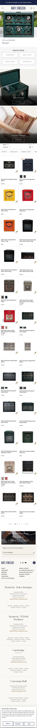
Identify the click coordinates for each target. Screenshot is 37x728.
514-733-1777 (20, 597)
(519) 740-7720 (20, 660)
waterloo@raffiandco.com (18, 691)
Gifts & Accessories (7, 578)
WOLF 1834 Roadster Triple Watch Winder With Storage (26, 270)
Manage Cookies (24, 574)
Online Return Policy (26, 572)
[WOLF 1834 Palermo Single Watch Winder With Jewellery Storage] (2, 478)
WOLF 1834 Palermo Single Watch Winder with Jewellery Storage (8, 332)
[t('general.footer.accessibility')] (34, 562)
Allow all (8, 723)
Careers (22, 576)
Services (4, 574)
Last (26, 524)
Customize (17, 723)
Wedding (4, 572)
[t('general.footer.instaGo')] (23, 562)
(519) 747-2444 (20, 689)
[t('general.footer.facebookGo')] (20, 562)
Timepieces (4, 576)
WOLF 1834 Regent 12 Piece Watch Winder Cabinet (26, 482)
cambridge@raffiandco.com (18, 662)
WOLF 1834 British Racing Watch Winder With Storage (9, 270)
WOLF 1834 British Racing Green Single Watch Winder (9, 452)
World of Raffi (24, 568)
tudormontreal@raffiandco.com (18, 631)
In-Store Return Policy (26, 570)
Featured (5, 147)
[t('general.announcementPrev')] (1, 2)
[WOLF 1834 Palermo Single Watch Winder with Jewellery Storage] (2, 327)
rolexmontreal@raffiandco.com (18, 599)
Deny (29, 723)
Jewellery (4, 570)
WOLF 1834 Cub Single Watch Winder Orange (8, 240)
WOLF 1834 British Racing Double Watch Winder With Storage (28, 240)
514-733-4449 (21, 629)
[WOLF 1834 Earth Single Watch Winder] (21, 176)
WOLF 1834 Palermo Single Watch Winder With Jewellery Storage (8, 483)
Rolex (3, 568)
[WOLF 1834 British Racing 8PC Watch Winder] (21, 327)
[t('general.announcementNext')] (35, 2)
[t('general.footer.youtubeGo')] (25, 562)
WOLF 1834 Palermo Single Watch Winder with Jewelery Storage (26, 302)
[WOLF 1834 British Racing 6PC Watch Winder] (21, 387)
